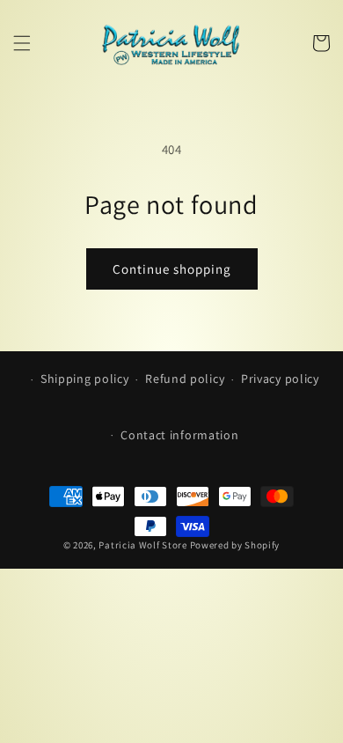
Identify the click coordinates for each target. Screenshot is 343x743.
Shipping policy (84, 378)
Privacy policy (280, 378)
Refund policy (184, 378)
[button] (22, 43)
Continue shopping (172, 269)
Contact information (179, 435)
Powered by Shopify (235, 545)
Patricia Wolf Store (142, 545)
